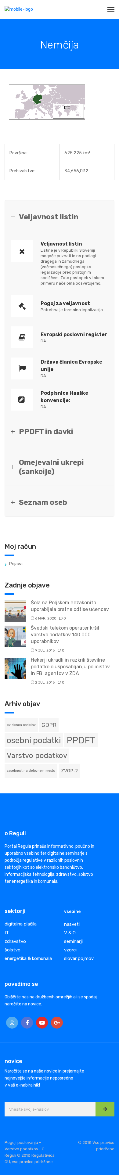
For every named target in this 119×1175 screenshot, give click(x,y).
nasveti (72, 924)
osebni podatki (34, 740)
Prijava (16, 563)
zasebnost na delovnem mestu (31, 771)
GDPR (48, 725)
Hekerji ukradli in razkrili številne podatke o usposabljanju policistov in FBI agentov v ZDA (70, 666)
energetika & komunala (28, 958)
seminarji (73, 941)
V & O (70, 933)
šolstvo (12, 950)
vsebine (72, 911)
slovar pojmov (79, 958)
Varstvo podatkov (37, 755)
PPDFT (81, 740)
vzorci (70, 950)
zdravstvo (15, 941)
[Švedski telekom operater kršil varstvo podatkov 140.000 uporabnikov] (15, 636)
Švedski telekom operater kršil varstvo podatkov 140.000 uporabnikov (65, 634)
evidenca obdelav (21, 725)
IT (7, 933)
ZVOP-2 (69, 771)
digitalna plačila (21, 924)
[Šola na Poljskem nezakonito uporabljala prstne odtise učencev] (15, 610)
